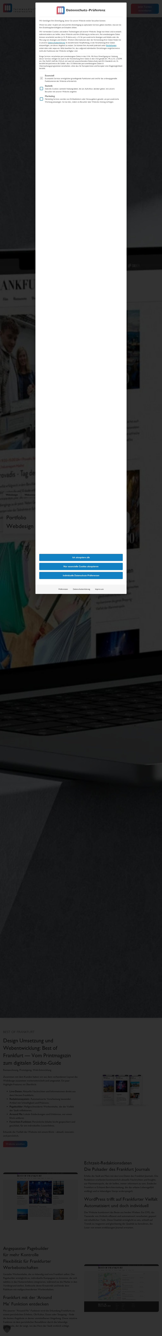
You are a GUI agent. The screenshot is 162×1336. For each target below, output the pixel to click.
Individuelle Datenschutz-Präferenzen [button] (81, 575)
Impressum (99, 589)
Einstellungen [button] (111, 45)
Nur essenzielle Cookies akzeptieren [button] (81, 566)
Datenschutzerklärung (56, 43)
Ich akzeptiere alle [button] (81, 557)
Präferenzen (63, 589)
